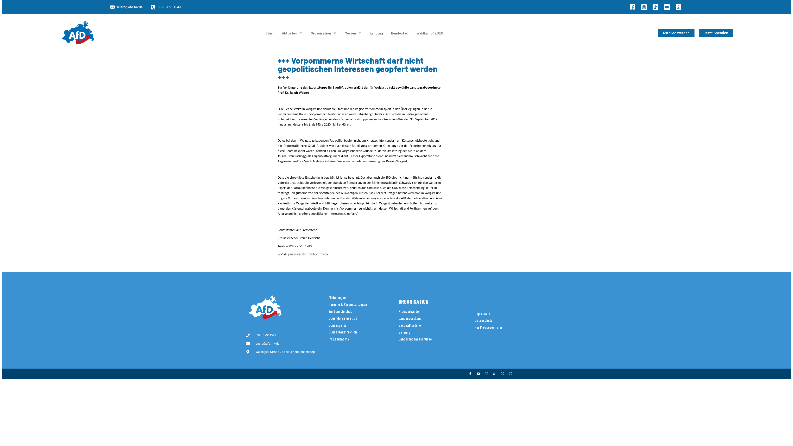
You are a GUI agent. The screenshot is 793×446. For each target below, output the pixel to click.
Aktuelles (289, 33)
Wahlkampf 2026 (430, 33)
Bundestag (399, 33)
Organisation (321, 33)
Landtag (376, 33)
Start (269, 33)
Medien (350, 33)
